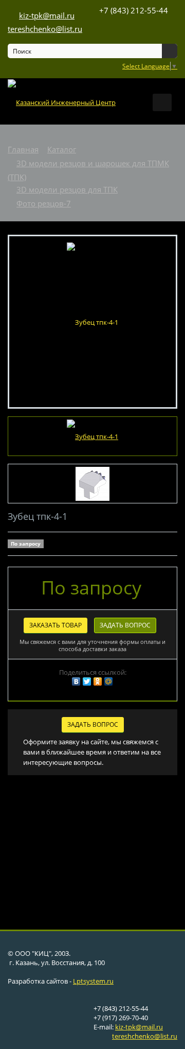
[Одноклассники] (98, 681)
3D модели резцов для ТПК (67, 189)
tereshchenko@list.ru (144, 1036)
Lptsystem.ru (93, 981)
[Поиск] (169, 51)
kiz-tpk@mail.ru (139, 1026)
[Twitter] (87, 681)
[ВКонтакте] (76, 681)
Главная (23, 149)
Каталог (61, 149)
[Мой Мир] (108, 681)
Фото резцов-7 (43, 203)
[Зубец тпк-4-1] (92, 321)
